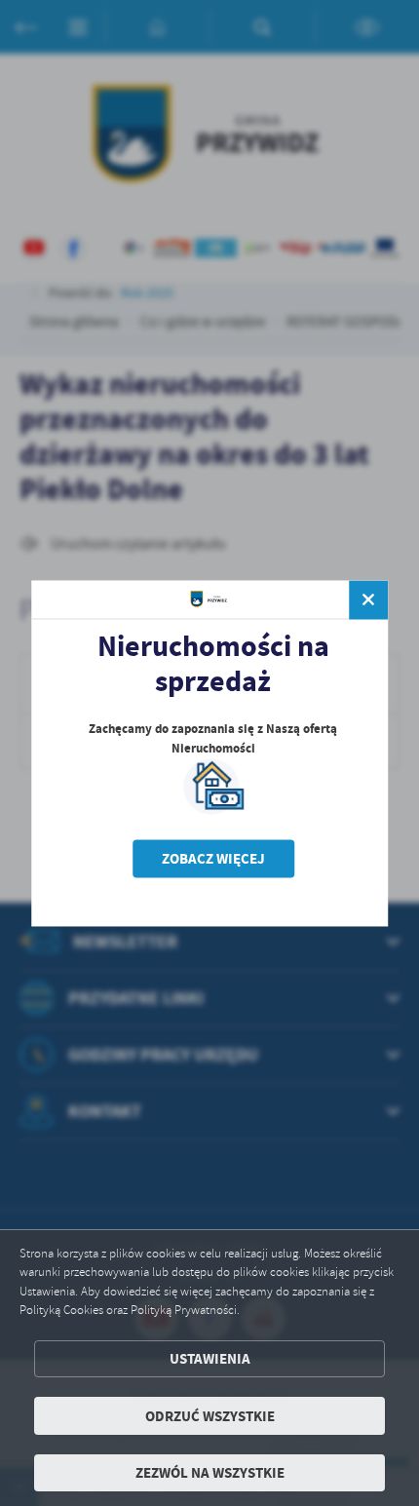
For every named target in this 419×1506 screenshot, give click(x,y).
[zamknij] (368, 599)
